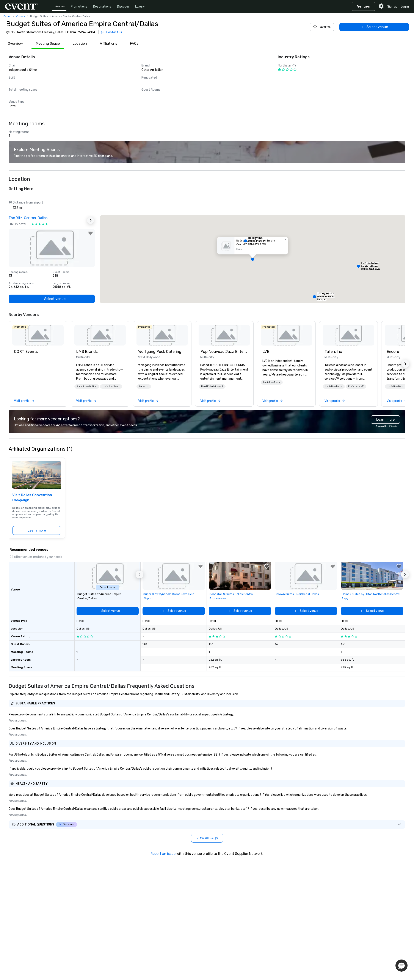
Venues (60, 6)
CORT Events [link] (26, 351)
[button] (252, 259)
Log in (405, 6)
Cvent (7, 16)
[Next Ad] (90, 220)
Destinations (102, 6)
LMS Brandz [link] (87, 351)
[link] (38, 335)
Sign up (392, 6)
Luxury (140, 6)
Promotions (79, 6)
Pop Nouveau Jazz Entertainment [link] (224, 351)
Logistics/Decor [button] (111, 386)
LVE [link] (265, 351)
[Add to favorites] (90, 233)
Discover (123, 6)
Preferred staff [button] (356, 386)
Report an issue (163, 854)
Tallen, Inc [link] (333, 351)
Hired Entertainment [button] (212, 386)
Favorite (324, 26)
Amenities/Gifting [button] (87, 386)
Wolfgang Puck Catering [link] (159, 351)
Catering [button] (143, 386)
